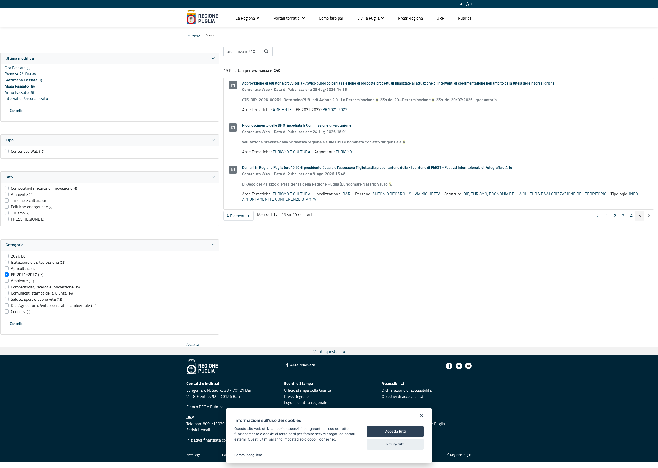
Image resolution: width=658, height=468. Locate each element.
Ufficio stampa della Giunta (307, 390)
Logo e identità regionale (305, 402)
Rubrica (216, 406)
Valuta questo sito (329, 351)
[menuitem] (331, 18)
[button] (248, 18)
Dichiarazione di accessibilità (407, 390)
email (205, 430)
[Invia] (266, 51)
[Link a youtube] (468, 366)
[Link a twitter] (459, 366)
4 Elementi (240, 217)
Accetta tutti (395, 431)
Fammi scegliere (248, 455)
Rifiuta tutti (395, 444)
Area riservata (302, 365)
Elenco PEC (196, 406)
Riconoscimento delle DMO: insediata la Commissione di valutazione (296, 125)
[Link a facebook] (449, 366)
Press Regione (296, 396)
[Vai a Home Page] (202, 17)
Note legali (194, 454)
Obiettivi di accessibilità (402, 396)
